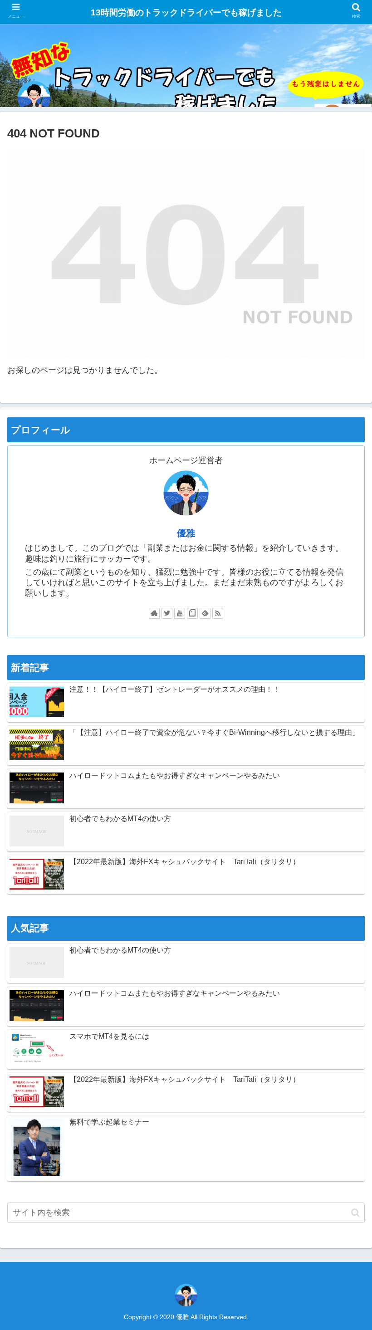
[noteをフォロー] (192, 613)
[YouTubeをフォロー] (179, 613)
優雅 (186, 533)
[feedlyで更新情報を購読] (205, 613)
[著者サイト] (154, 613)
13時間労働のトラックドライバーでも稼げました (186, 12)
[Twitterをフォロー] (167, 613)
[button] (355, 1213)
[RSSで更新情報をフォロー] (217, 613)
